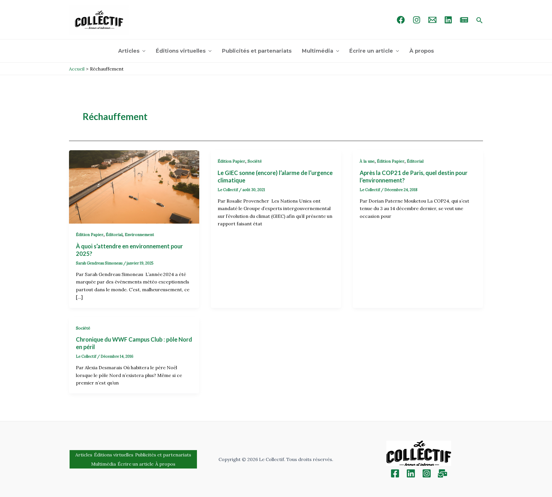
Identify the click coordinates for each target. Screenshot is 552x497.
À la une (367, 161)
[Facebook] (401, 20)
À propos (421, 51)
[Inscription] (442, 473)
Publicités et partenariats (257, 51)
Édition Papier (89, 234)
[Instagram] (417, 20)
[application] (142, 51)
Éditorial (114, 234)
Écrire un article (371, 51)
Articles (128, 51)
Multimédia (317, 51)
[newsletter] (464, 20)
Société (255, 161)
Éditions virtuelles (181, 51)
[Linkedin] (410, 473)
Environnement (139, 234)
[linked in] (448, 20)
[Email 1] (432, 20)
